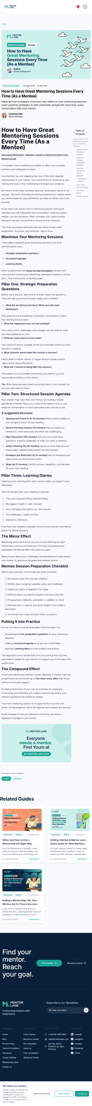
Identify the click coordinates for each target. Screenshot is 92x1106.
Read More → (35, 859)
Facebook (79, 1048)
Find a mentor (47, 963)
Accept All (82, 1094)
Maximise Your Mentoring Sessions (81, 152)
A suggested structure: (82, 180)
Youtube (78, 1043)
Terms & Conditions (10, 1048)
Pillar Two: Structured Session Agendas (80, 172)
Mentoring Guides (31, 1057)
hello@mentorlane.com (59, 1039)
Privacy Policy (8, 1043)
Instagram (79, 1039)
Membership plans (10, 1062)
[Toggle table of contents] (87, 132)
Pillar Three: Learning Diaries (82, 186)
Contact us (7, 1067)
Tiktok (77, 1053)
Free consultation (30, 1053)
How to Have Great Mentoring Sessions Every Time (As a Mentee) (81, 142)
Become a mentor (75, 963)
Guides (4, 24)
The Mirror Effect (80, 192)
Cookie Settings (9, 1057)
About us (27, 1048)
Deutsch (17, 779)
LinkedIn (78, 1034)
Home (5, 1034)
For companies (29, 1043)
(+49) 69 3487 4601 (57, 1034)
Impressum (7, 1053)
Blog (4, 1039)
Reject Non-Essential (41, 1094)
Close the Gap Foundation (39, 270)
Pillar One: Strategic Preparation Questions (80, 161)
